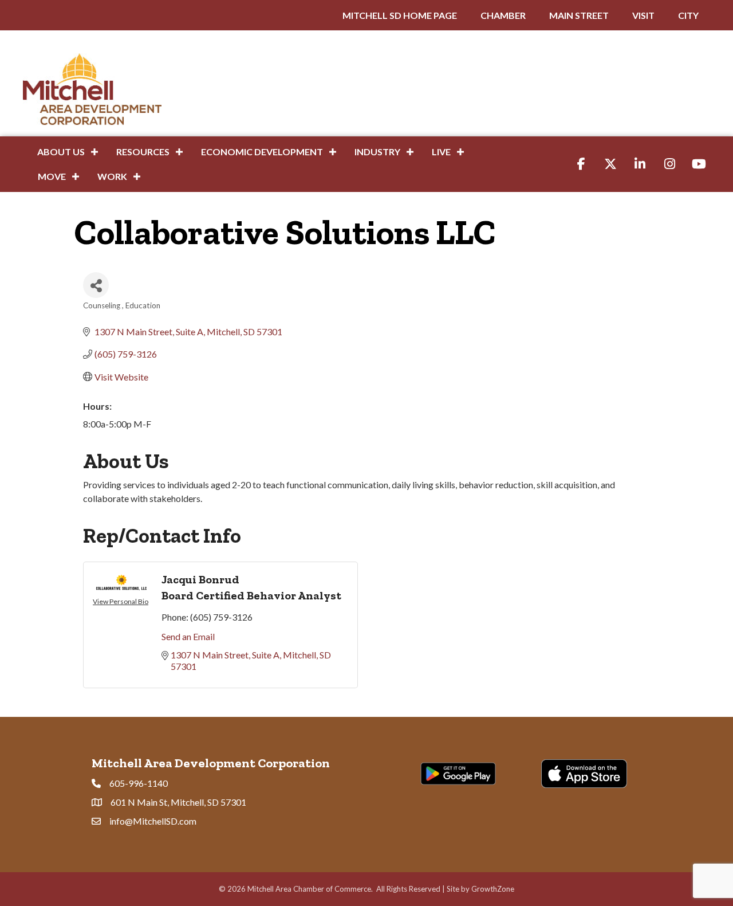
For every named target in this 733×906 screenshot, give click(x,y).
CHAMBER (503, 15)
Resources (143, 151)
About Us (61, 151)
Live (441, 151)
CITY (688, 15)
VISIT (643, 15)
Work (112, 176)
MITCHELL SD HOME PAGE (399, 15)
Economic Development (262, 151)
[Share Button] (96, 285)
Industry (377, 151)
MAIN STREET (579, 15)
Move (52, 176)
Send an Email (188, 636)
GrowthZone (492, 888)
